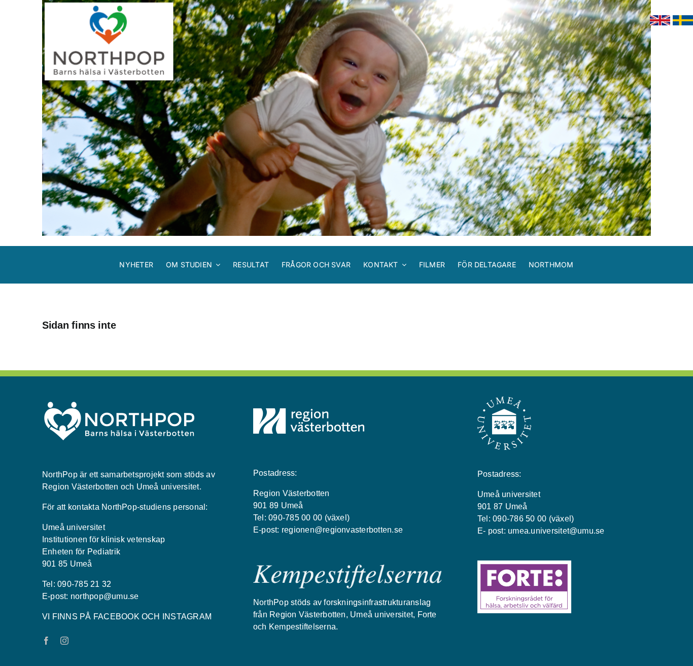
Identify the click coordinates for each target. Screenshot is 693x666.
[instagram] (64, 641)
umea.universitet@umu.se (556, 531)
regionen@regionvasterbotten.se (342, 529)
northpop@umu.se (105, 596)
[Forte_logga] (524, 564)
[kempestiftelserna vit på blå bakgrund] (347, 569)
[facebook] (46, 641)
